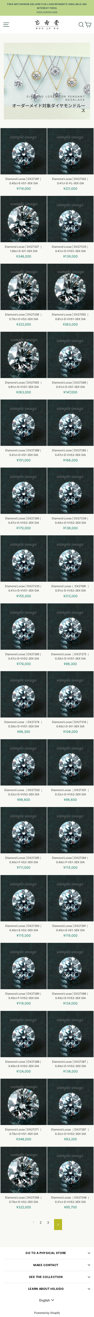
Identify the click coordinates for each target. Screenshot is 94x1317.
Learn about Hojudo (46, 1289)
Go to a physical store (46, 1253)
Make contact (45, 1265)
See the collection (46, 1277)
